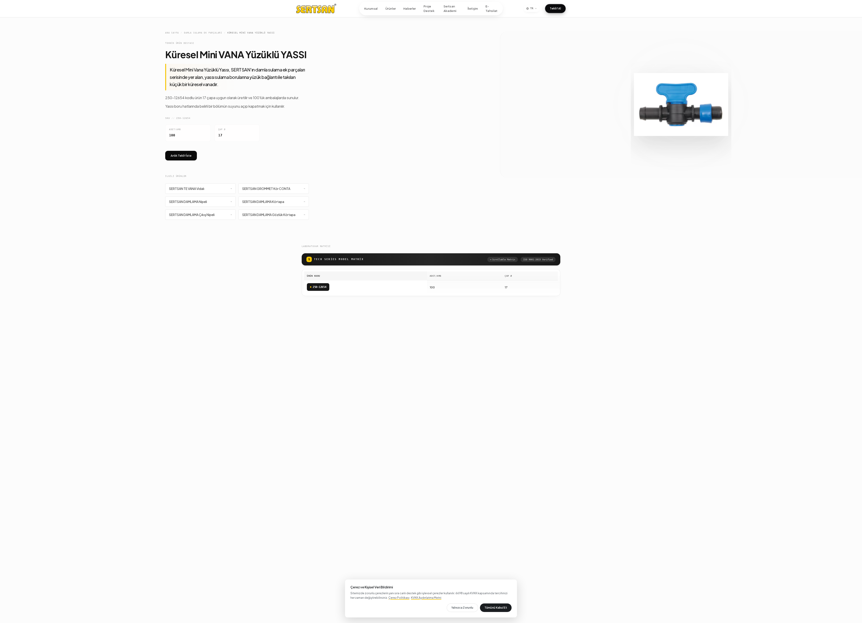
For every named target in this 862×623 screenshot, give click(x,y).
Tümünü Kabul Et (495, 607)
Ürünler (390, 8)
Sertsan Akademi (450, 8)
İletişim (473, 8)
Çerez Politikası (398, 597)
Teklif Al (555, 8)
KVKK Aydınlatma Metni (426, 597)
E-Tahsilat (492, 8)
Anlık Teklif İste (181, 155)
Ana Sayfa (172, 33)
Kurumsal (371, 8)
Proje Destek (429, 8)
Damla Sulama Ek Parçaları (203, 33)
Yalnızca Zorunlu (462, 607)
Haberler (409, 8)
